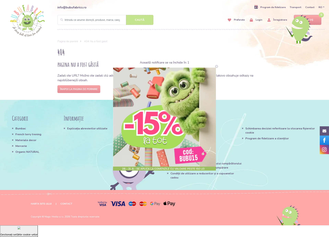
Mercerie (21, 146)
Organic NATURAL (27, 152)
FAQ (173, 134)
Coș (310, 19)
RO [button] (320, 7)
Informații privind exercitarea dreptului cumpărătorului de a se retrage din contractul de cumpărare (205, 166)
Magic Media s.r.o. (54, 216)
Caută (139, 20)
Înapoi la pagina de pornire (79, 89)
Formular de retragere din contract (193, 158)
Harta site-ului (41, 203)
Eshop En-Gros (180, 152)
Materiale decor (25, 140)
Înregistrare (280, 19)
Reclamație (177, 146)
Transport (295, 7)
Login (258, 19)
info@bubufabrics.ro (72, 7)
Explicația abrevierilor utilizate (87, 128)
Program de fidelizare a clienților (267, 138)
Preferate (239, 19)
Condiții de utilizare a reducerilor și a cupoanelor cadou (202, 176)
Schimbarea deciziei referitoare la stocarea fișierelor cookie (280, 131)
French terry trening (28, 134)
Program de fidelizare (273, 7)
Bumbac (20, 128)
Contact (309, 7)
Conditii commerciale (184, 128)
